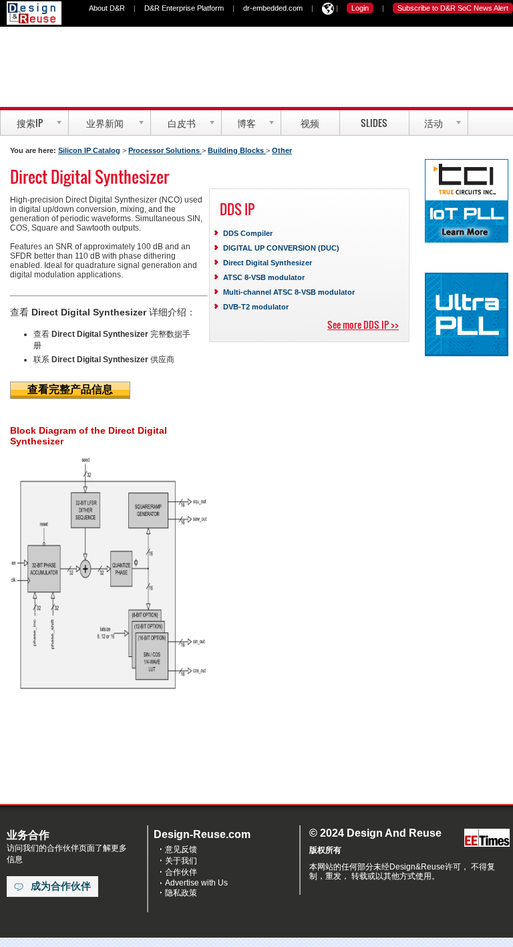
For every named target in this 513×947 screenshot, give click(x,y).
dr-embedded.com (273, 8)
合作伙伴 (181, 872)
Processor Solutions (165, 150)
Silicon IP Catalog (89, 150)
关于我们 (181, 860)
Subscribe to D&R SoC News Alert (452, 8)
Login (360, 8)
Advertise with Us (196, 883)
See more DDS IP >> (363, 324)
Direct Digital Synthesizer (267, 263)
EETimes (487, 838)
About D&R (107, 8)
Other (282, 150)
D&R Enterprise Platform (184, 8)
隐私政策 (181, 893)
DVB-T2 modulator (256, 307)
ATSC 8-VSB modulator (264, 277)
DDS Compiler (248, 233)
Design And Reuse (34, 13)
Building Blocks (237, 150)
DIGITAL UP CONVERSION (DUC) (281, 248)
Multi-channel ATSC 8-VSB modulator (289, 292)
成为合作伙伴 (61, 886)
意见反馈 (181, 849)
